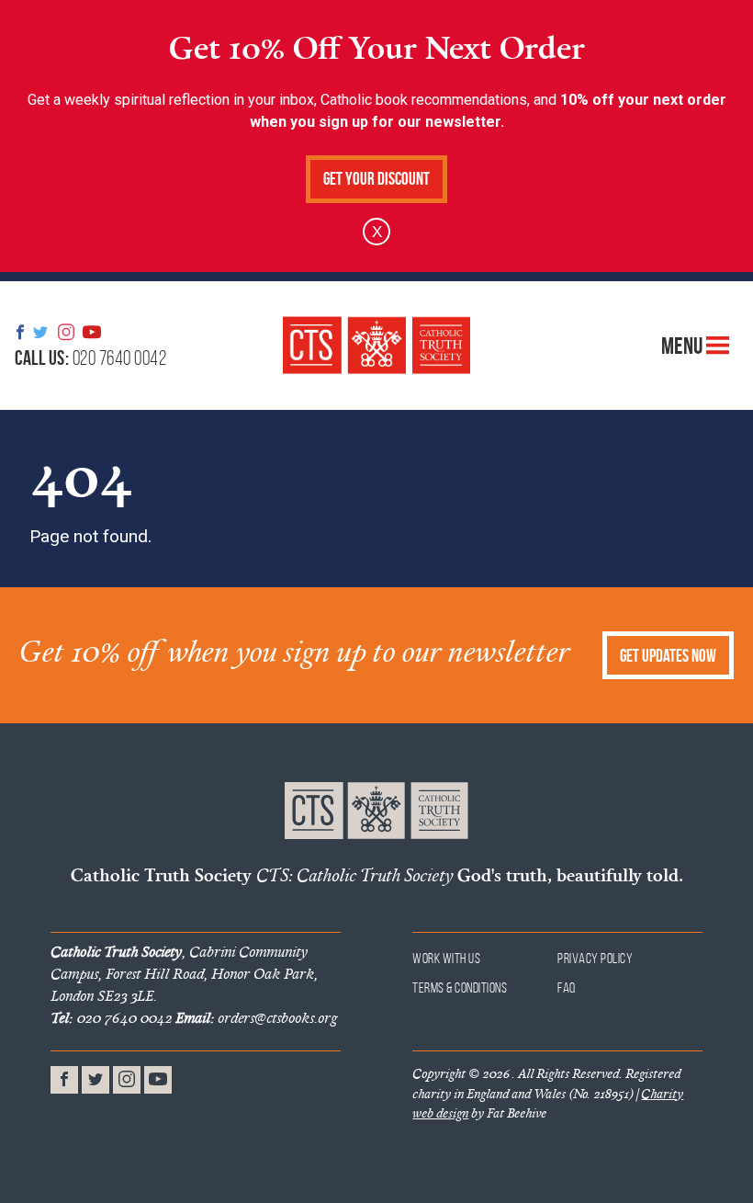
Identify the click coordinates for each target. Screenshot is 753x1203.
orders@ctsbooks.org (256, 1017)
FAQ (567, 987)
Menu (683, 344)
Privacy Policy (595, 958)
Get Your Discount (376, 178)
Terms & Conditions (459, 987)
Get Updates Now (668, 655)
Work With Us (446, 958)
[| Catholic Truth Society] (376, 345)
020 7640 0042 (90, 357)
